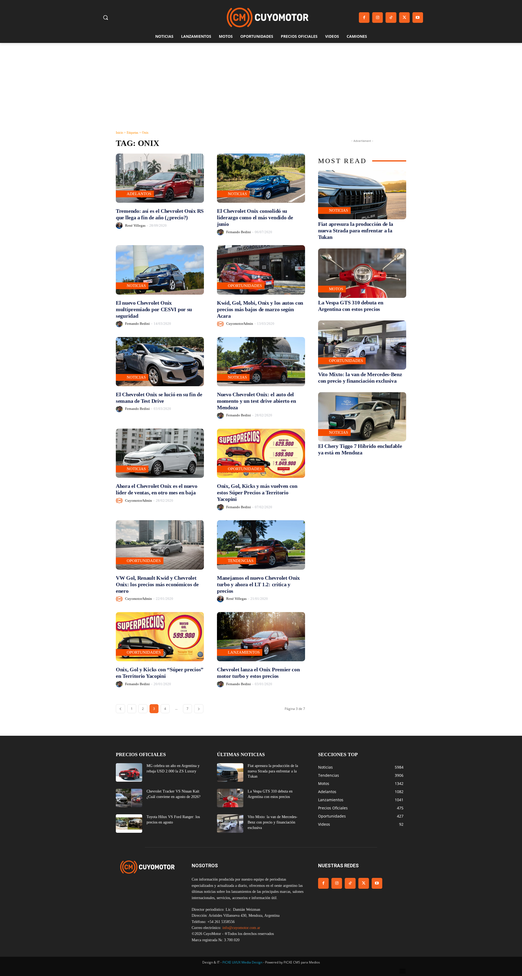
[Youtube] (417, 17)
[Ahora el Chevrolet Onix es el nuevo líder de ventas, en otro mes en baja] (160, 453)
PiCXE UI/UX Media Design (242, 962)
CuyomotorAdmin (239, 324)
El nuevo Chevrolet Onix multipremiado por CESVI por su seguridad (154, 309)
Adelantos (139, 194)
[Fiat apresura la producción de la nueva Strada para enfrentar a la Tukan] (362, 194)
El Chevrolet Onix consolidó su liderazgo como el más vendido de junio (255, 217)
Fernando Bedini (238, 232)
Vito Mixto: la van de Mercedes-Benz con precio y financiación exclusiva (272, 822)
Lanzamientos (244, 652)
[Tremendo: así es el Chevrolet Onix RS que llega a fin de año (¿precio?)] (160, 178)
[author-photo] (120, 225)
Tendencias (240, 561)
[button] (105, 17)
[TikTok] (391, 17)
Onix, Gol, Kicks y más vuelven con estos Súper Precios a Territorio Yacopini (257, 492)
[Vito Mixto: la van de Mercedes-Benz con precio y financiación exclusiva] (362, 345)
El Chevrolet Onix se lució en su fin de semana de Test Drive (159, 397)
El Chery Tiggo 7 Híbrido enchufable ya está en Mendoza (360, 449)
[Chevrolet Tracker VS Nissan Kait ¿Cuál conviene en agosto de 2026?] (129, 798)
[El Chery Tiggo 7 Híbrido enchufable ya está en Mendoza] (362, 416)
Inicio (119, 133)
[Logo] (267, 17)
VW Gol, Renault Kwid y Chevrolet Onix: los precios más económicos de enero (157, 584)
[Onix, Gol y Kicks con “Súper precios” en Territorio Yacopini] (160, 636)
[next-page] (198, 708)
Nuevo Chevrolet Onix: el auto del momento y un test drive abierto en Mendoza (256, 400)
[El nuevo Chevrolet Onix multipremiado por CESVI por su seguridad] (160, 269)
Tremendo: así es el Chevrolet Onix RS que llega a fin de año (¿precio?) (160, 214)
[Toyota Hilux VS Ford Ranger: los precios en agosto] (129, 823)
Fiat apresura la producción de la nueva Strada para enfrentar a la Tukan (355, 230)
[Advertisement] (261, 84)
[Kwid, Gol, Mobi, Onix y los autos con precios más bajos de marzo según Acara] (261, 269)
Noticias (237, 194)
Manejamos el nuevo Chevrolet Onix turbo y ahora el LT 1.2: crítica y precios (258, 584)
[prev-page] (120, 708)
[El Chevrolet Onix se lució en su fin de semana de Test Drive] (160, 361)
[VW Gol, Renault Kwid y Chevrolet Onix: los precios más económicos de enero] (160, 544)
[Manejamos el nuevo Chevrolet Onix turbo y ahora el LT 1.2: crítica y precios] (261, 544)
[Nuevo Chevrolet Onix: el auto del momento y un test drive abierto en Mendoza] (261, 361)
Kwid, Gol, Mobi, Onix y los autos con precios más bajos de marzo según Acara (260, 309)
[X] (404, 17)
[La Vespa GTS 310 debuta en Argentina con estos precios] (362, 273)
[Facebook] (364, 17)
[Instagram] (377, 17)
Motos (336, 289)
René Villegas (135, 225)
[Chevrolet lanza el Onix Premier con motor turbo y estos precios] (261, 636)
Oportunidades (245, 285)
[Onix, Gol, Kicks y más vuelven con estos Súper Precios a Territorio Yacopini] (261, 453)
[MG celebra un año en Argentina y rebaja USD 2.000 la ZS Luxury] (129, 772)
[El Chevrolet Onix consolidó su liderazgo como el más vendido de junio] (261, 178)
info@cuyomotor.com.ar (241, 928)
